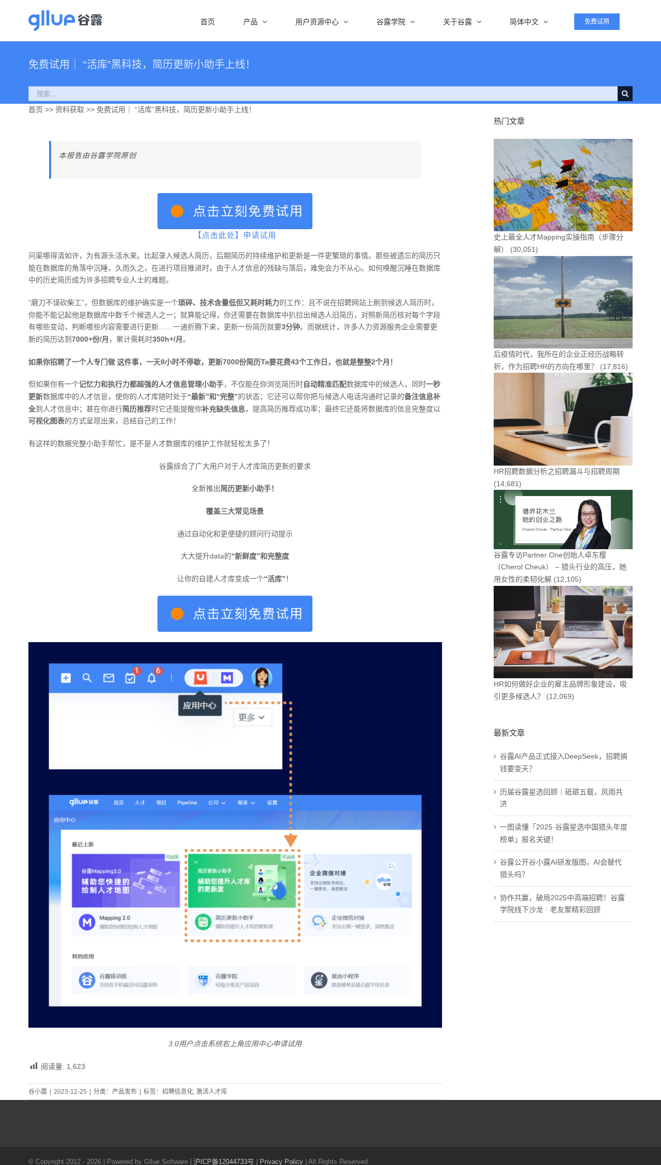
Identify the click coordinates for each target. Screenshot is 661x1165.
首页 (35, 109)
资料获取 (68, 109)
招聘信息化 (177, 1091)
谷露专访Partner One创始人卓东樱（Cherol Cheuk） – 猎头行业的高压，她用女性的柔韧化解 (560, 567)
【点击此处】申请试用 (235, 235)
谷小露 (37, 1091)
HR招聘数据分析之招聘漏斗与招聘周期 (557, 471)
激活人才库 (211, 1091)
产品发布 (124, 1091)
